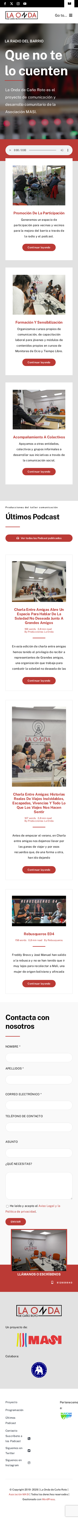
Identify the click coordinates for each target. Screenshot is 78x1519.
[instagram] (18, 3)
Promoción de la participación (39, 213)
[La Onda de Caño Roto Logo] (21, 12)
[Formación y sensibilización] (39, 277)
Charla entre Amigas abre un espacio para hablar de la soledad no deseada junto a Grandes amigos (39, 616)
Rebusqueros (55, 940)
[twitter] (11, 3)
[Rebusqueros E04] (39, 898)
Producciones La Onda (41, 631)
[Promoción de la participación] (39, 168)
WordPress (48, 1499)
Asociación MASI (19, 1494)
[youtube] (24, 3)
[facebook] (5, 3)
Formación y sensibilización (39, 322)
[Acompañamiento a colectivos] (39, 392)
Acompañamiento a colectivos (39, 437)
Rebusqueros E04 (39, 934)
